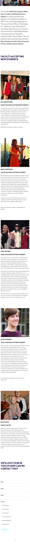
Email (2, 495)
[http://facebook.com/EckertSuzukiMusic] (15, 539)
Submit (4, 529)
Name (2, 482)
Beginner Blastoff (7, 520)
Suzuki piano (6, 509)
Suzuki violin (6, 513)
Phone (2, 488)
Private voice (6, 505)
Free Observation (7, 516)
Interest (3, 501)
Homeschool (6, 524)
